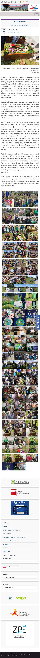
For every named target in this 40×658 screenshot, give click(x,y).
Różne (20, 32)
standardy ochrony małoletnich (12, 541)
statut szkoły (7, 533)
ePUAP (5, 526)
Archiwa (5, 584)
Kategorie (6, 574)
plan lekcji (5, 548)
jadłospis (5, 544)
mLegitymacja (7, 558)
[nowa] (20, 1)
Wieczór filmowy (21, 21)
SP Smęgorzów (14, 32)
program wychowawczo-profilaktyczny (14, 537)
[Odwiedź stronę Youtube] (15, 1)
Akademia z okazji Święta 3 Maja (19, 25)
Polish (8, 566)
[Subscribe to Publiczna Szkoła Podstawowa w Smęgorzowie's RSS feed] (2, 1)
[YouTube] (12, 1)
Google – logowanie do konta (11, 530)
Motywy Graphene (16, 655)
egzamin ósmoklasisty (9, 555)
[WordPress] (5, 1)
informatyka (6, 551)
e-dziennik (6, 523)
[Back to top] (35, 653)
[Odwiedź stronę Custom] (23, 1)
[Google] (9, 1)
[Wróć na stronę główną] (20, 8)
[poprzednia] (18, 1)
